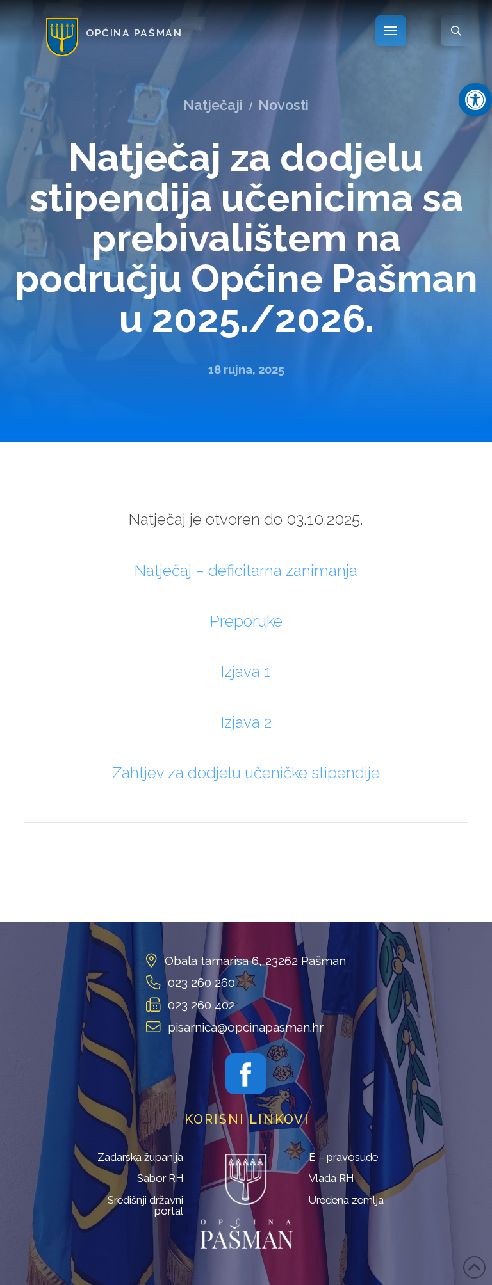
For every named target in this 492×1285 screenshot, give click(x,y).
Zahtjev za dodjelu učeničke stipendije (246, 772)
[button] (475, 99)
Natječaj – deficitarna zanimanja (246, 570)
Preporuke (246, 621)
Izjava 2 (246, 722)
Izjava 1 (246, 671)
